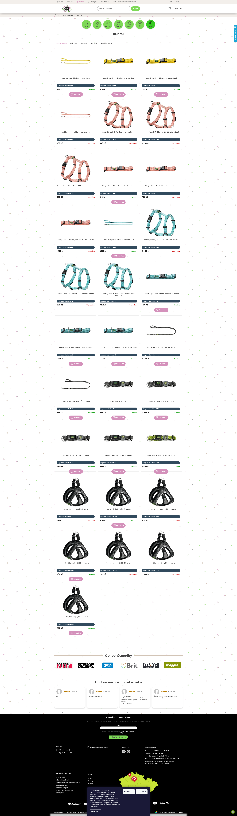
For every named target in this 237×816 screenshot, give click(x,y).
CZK (171, 2)
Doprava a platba (62, 785)
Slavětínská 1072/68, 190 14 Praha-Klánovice (159, 761)
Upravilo (176, 812)
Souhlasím (142, 792)
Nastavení (95, 811)
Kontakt (60, 2)
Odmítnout (128, 792)
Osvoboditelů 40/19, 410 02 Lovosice (157, 764)
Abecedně (94, 43)
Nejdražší (84, 43)
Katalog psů (93, 2)
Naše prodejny (60, 777)
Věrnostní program (62, 788)
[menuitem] (86, 24)
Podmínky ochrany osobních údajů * (68, 783)
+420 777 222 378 (67, 753)
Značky (90, 781)
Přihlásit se (122, 737)
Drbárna (81, 2)
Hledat (135, 8)
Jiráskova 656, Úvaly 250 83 (154, 753)
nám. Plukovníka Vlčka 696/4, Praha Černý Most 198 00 (163, 758)
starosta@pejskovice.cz (99, 747)
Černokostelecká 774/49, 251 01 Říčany (158, 756)
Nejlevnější (73, 43)
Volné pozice (60, 793)
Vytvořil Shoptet (164, 812)
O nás (71, 2)
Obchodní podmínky (63, 780)
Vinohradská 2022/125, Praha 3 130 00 (157, 751)
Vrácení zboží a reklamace (64, 790)
